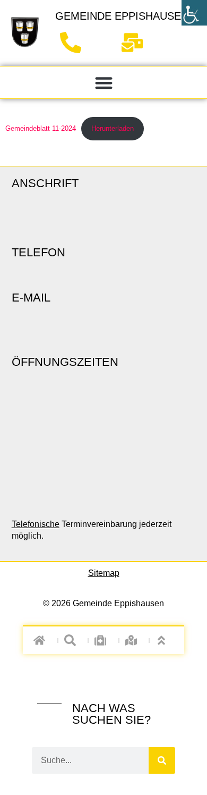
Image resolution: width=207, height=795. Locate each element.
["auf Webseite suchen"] (73, 640)
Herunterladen (112, 128)
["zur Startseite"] (25, 31)
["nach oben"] (165, 640)
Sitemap (103, 573)
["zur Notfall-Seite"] (104, 640)
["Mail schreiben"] (136, 42)
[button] (104, 83)
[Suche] (162, 760)
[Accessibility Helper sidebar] (194, 13)
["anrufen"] (74, 42)
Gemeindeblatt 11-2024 (40, 128)
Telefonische (35, 524)
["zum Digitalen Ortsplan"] (134, 640)
